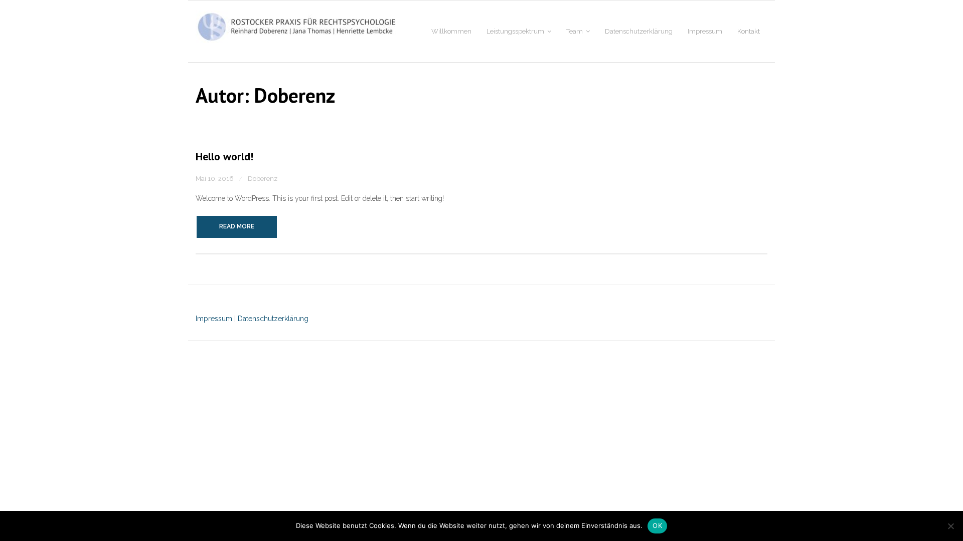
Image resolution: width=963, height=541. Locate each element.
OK (657, 525)
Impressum (215, 319)
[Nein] (950, 526)
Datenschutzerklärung (272, 319)
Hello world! (224, 156)
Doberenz (262, 178)
